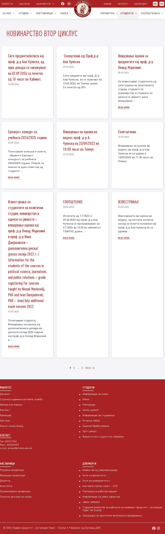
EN (161, 3)
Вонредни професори (12, 475)
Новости (7, 3)
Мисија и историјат (11, 404)
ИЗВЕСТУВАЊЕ (128, 201)
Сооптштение (127, 131)
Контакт (123, 3)
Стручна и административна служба (21, 399)
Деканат (5, 393)
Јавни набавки (91, 501)
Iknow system (90, 409)
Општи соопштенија (11, 425)
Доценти (5, 480)
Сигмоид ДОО (93, 527)
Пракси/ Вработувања (95, 425)
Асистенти (6, 485)
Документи (43, 3)
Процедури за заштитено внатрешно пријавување (112, 515)
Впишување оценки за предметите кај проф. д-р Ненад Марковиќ (135, 61)
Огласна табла (91, 420)
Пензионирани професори (15, 491)
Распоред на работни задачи (99, 491)
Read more (124, 107)
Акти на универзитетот (96, 480)
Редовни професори (12, 469)
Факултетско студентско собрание (103, 436)
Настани (24, 3)
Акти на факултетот (94, 475)
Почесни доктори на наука (15, 496)
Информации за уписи (95, 393)
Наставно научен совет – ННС (100, 485)
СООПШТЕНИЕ (73, 201)
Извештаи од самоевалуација (99, 469)
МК (155, 3)
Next (90, 367)
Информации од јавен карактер (101, 496)
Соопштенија (150, 13)
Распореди (88, 404)
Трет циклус (89, 431)
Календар (140, 3)
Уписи (85, 399)
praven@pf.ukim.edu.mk (20, 448)
